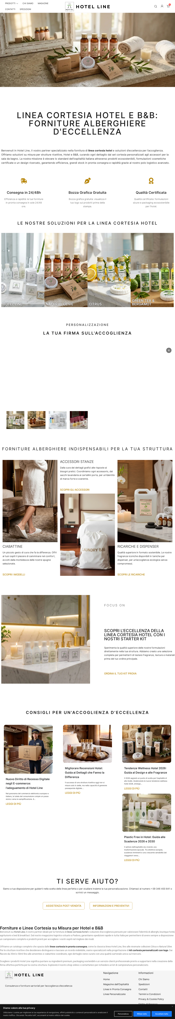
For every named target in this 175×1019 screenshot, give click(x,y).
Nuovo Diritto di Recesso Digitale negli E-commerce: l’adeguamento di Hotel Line (28, 783)
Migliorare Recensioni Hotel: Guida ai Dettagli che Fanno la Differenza (84, 773)
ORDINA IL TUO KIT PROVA (120, 673)
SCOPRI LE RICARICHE (131, 574)
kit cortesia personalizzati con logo (148, 950)
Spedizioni (144, 984)
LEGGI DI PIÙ (13, 803)
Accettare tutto (161, 1014)
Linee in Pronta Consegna (117, 989)
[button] (87, 59)
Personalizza (123, 1014)
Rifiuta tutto (142, 1014)
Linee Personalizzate (114, 994)
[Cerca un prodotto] (155, 6)
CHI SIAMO (28, 3)
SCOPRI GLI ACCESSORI (74, 489)
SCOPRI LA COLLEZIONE (45, 397)
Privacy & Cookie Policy (151, 999)
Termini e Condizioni (149, 994)
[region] (87, 1011)
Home (106, 979)
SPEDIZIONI (25, 9)
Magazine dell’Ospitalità (116, 984)
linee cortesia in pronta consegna (68, 946)
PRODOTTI (10, 3)
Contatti (142, 989)
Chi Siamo (143, 979)
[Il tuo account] (162, 6)
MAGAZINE (43, 3)
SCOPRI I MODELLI (14, 574)
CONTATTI (10, 9)
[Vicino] (172, 1006)
